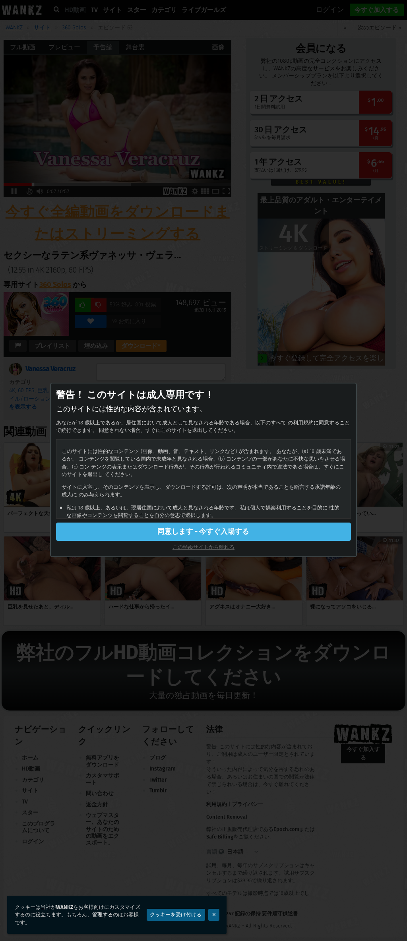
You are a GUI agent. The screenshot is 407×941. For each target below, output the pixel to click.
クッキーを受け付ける (176, 914)
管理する (102, 914)
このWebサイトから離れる (203, 547)
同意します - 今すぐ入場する (203, 531)
